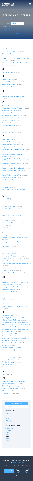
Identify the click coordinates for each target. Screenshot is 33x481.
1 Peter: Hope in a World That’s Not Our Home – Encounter (16, 64)
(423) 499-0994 (19, 462)
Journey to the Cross (8, 235)
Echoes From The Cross (9, 144)
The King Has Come (8, 362)
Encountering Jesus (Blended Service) (13, 149)
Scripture (8, 430)
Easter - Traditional (7, 142)
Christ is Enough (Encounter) (10, 110)
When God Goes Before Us (10, 388)
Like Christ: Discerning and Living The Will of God (16, 263)
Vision (4, 374)
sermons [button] (14, 23)
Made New (5, 280)
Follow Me (5, 187)
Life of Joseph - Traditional (9, 256)
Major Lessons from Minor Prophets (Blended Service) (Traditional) (15, 283)
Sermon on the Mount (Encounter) (12, 343)
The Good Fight (6, 360)
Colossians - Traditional (9, 120)
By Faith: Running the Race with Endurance (14, 96)
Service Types (18, 26)
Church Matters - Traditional (10, 118)
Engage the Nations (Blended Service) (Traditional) (13, 155)
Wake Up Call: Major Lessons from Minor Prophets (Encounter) (14, 382)
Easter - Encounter (7, 139)
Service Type (9, 428)
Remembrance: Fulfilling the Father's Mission (15, 306)
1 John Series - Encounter (9, 49)
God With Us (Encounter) (9, 199)
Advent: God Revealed (8, 84)
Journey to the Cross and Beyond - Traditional (15, 242)
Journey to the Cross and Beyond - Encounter (15, 237)
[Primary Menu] (30, 4)
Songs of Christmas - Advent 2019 (12, 347)
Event (7, 434)
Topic (7, 432)
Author (8, 438)
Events (11, 30)
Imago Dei (5, 220)
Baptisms (8, 413)
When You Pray (6, 391)
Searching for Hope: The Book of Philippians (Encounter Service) (15, 330)
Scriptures (26, 26)
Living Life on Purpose (8, 270)
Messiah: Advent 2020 (8, 292)
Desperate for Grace (8, 132)
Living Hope (5, 268)
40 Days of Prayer (7, 72)
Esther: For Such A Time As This (11, 175)
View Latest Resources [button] (16, 403)
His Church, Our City (8, 206)
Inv (3, 225)
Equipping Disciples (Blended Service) (13, 168)
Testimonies (9, 419)
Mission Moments (10, 415)
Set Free (4, 345)
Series (16, 30)
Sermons (8, 417)
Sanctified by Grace (8, 315)
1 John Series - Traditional (9, 51)
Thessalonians (6, 367)
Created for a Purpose (8, 125)
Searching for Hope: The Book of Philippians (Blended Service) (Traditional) (15, 319)
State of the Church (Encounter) (11, 350)
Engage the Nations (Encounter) (11, 163)
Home (10, 19)
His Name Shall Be (7, 208)
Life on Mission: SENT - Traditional (12, 258)
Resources (15, 19)
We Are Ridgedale (7, 386)
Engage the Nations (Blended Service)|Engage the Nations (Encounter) (16, 160)
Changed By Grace (7, 106)
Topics (5, 30)
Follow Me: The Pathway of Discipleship (13, 189)
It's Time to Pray (7, 228)
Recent (11, 26)
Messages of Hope (7, 289)
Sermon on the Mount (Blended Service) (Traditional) (13, 335)
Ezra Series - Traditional (9, 180)
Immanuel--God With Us (9, 223)
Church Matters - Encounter (10, 115)
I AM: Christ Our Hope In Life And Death (14, 216)
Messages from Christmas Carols (11, 287)
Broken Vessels (6, 94)
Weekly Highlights (10, 421)
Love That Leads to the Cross (10, 273)
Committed (5, 123)
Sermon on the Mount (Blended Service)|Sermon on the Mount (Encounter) (16, 339)
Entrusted (5, 166)
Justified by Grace (7, 246)
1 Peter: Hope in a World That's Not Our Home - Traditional (16, 59)
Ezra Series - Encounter (9, 177)
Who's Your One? (7, 393)
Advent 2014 (6, 79)
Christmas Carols (7, 113)
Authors (22, 30)
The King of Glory (7, 364)
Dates (27, 30)
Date (7, 440)
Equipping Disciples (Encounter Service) (13, 170)
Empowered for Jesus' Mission (10, 147)
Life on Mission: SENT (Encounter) (12, 261)
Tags (16, 33)
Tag (7, 442)
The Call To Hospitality (8, 357)
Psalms (4, 299)
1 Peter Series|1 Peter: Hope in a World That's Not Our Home (16, 55)
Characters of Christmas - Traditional (12, 108)
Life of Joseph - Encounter (9, 253)
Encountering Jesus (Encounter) (11, 152)
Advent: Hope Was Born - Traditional (12, 87)
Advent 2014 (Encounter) (9, 82)
